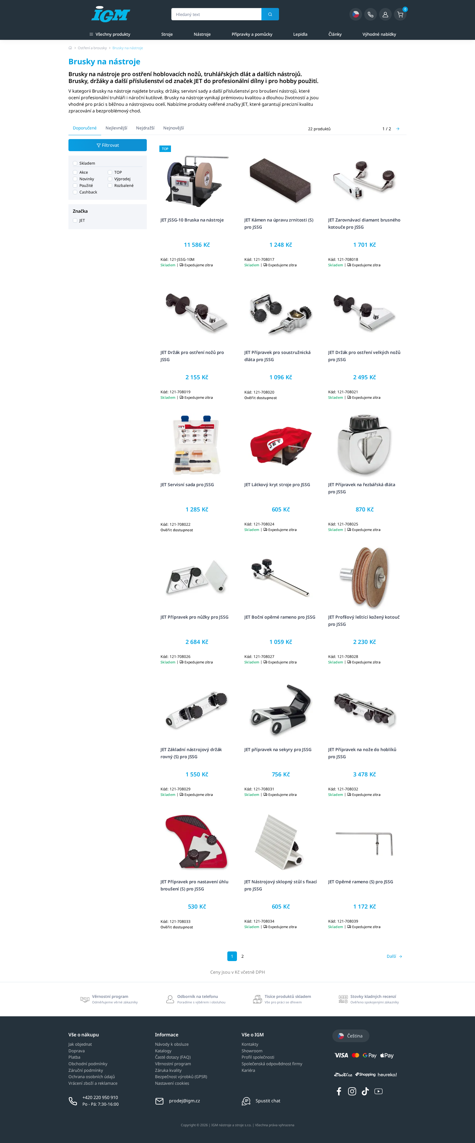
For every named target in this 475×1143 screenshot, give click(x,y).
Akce (83, 172)
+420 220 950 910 (100, 1097)
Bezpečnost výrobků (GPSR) (181, 1077)
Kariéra (248, 1070)
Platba (74, 1057)
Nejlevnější (116, 128)
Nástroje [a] (202, 34)
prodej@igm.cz (184, 1101)
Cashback (88, 192)
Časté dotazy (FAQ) (172, 1057)
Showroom (252, 1051)
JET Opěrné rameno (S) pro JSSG (360, 882)
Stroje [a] (167, 34)
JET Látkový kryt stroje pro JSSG (277, 485)
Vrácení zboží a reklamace (92, 1083)
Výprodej (122, 178)
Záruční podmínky (85, 1070)
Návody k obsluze (172, 1044)
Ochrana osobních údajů (91, 1077)
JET (82, 220)
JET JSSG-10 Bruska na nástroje (192, 220)
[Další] (398, 128)
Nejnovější (173, 128)
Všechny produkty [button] (113, 34)
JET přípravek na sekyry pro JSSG (278, 749)
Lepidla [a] (300, 34)
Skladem (87, 163)
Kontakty (250, 1044)
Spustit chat (268, 1101)
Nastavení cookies (172, 1083)
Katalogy (163, 1051)
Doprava (76, 1051)
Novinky (86, 178)
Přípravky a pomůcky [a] (252, 34)
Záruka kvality (168, 1070)
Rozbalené (124, 185)
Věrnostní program (173, 1064)
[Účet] (385, 14)
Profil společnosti (258, 1057)
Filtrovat (110, 145)
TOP (118, 172)
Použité (86, 185)
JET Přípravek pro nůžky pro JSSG (195, 617)
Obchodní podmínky (87, 1064)
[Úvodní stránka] (70, 47)
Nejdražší (145, 128)
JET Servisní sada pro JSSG (187, 485)
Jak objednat (80, 1044)
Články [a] (335, 34)
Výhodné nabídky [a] (379, 34)
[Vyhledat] (270, 14)
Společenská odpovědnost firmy (272, 1064)
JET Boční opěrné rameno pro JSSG (280, 617)
